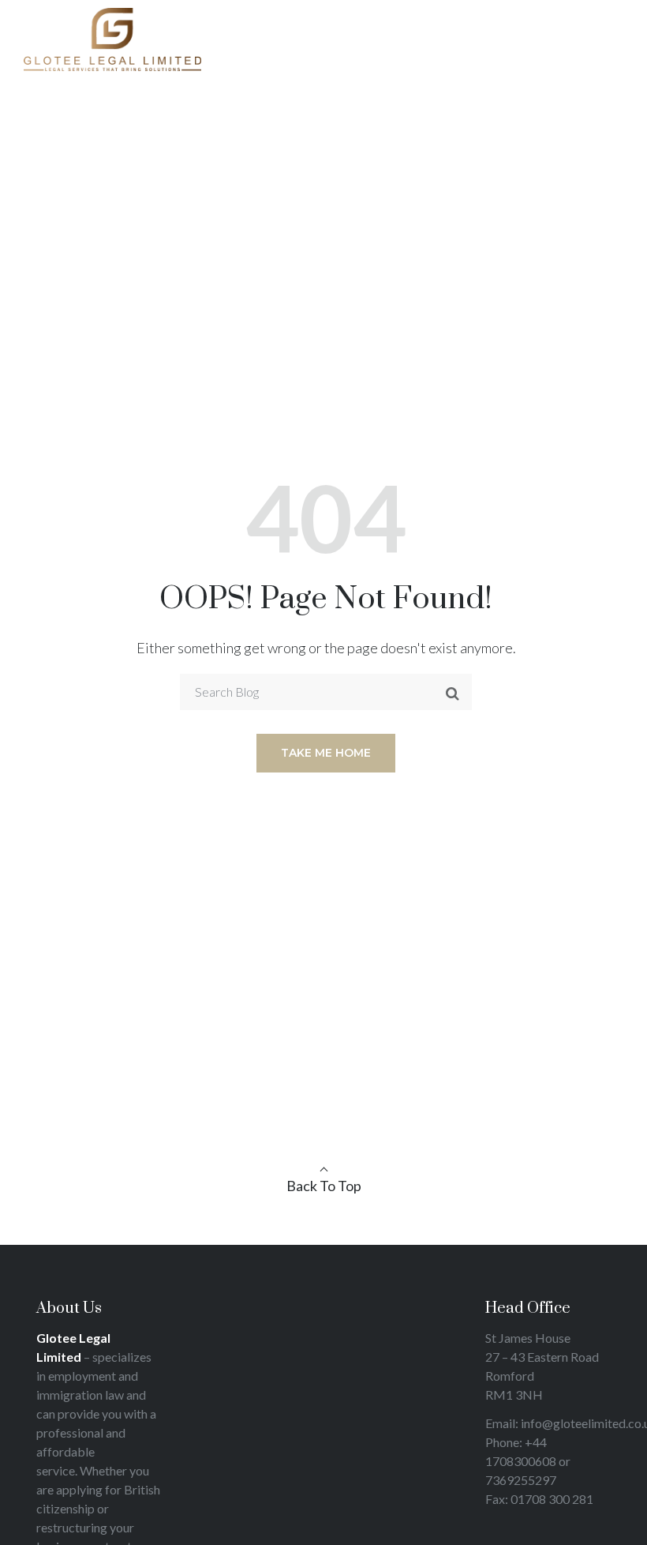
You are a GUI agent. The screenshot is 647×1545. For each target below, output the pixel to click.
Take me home (326, 753)
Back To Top (323, 1185)
